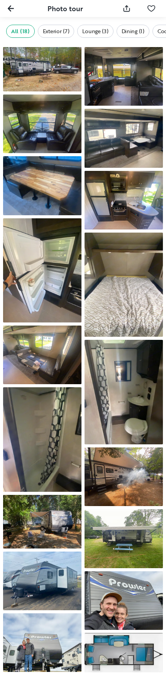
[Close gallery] (11, 8)
